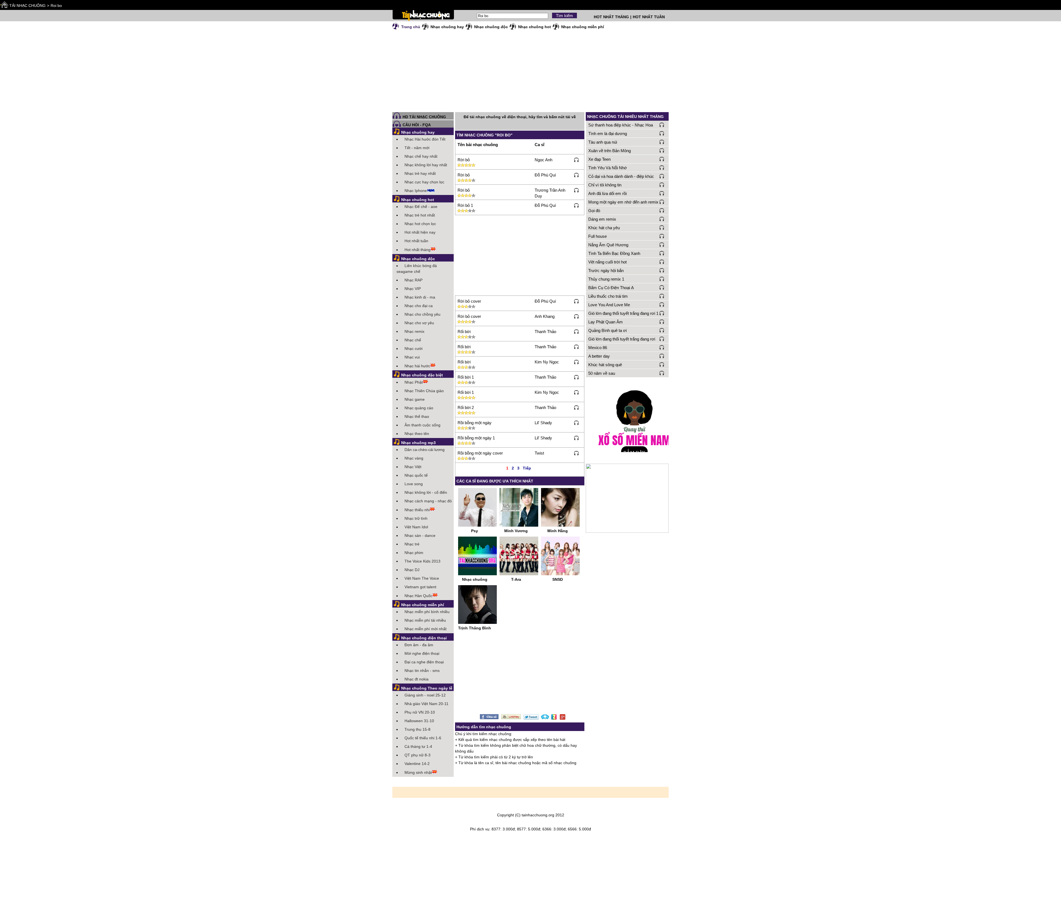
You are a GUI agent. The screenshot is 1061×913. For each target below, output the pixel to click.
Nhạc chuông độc (491, 27)
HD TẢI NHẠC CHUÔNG (424, 117)
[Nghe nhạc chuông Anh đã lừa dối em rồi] (662, 193)
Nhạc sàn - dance (420, 535)
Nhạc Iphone (416, 190)
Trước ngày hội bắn (606, 270)
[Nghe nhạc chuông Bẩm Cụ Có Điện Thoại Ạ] (662, 287)
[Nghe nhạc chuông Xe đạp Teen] (662, 159)
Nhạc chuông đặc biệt (422, 375)
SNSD (557, 579)
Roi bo (56, 5)
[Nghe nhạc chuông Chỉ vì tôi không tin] (662, 185)
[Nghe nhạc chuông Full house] (662, 236)
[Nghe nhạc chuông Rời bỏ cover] (576, 301)
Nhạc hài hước (417, 366)
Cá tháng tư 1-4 (418, 746)
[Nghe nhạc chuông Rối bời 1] (576, 377)
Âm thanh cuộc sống (422, 425)
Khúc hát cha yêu (604, 227)
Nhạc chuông (474, 579)
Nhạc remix (414, 331)
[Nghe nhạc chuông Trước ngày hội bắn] (662, 270)
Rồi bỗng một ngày (475, 422)
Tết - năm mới (417, 148)
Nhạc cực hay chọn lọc (424, 182)
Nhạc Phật (414, 382)
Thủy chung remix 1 (606, 279)
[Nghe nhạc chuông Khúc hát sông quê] (662, 364)
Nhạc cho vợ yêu (419, 323)
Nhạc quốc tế (416, 475)
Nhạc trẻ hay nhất (420, 173)
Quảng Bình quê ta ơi (607, 330)
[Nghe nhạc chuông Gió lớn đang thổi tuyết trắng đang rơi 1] (662, 313)
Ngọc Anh (543, 159)
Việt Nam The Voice (422, 578)
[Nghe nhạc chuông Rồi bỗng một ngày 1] (576, 437)
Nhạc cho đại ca (419, 306)
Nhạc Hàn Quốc (418, 595)
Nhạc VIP (413, 288)
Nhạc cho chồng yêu (422, 314)
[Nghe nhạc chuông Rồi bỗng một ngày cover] (576, 453)
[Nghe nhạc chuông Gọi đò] (662, 210)
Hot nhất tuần (416, 241)
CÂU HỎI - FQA (417, 125)
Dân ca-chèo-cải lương (425, 449)
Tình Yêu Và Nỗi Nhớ (607, 167)
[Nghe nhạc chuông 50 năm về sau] (662, 373)
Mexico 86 (597, 347)
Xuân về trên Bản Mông (609, 150)
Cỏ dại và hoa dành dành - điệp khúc (621, 176)
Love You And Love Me (609, 304)
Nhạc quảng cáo (419, 408)
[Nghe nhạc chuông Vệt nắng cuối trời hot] (662, 262)
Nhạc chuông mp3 (418, 442)
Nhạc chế (413, 340)
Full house (597, 236)
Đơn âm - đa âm (419, 645)
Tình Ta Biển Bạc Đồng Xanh (614, 253)
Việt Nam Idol (416, 527)
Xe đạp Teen (599, 159)
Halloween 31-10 (419, 721)
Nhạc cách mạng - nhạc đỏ (428, 501)
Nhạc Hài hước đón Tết (425, 139)
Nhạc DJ (412, 570)
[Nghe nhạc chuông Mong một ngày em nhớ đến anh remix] (662, 202)
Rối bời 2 (466, 407)
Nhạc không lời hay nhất (426, 165)
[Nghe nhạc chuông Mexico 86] (662, 347)
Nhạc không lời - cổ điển (426, 492)
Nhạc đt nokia (417, 679)
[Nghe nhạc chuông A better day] (662, 356)
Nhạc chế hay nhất (421, 156)
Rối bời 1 (466, 377)
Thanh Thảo (545, 331)
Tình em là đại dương (607, 133)
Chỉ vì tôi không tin (604, 185)
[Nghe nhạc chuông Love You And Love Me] (662, 304)
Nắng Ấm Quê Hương (608, 244)
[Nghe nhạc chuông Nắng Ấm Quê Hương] (662, 244)
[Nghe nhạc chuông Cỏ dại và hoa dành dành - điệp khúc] (662, 176)
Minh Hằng (557, 531)
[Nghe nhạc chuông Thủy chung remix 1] (662, 279)
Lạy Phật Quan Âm (605, 322)
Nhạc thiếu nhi (417, 510)
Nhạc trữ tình (416, 518)
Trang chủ (410, 27)
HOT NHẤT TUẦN (649, 17)
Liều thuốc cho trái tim (608, 296)
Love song (414, 484)
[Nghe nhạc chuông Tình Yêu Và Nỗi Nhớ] (662, 167)
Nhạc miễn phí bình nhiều (427, 611)
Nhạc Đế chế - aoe (421, 206)
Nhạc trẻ (412, 544)
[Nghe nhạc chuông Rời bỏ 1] (576, 205)
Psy (474, 531)
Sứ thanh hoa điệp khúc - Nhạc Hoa (620, 125)
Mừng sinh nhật (418, 772)
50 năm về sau (601, 373)
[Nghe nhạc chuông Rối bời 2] (576, 407)
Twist (539, 453)
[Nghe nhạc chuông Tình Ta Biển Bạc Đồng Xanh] (662, 253)
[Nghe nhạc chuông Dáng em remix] (662, 219)
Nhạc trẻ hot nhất (420, 215)
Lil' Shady (543, 422)
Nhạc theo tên (417, 433)
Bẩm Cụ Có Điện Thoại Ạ (611, 287)
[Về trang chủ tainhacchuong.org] (423, 15)
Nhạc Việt (413, 467)
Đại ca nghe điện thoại (424, 662)
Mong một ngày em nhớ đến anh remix (623, 202)
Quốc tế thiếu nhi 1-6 (423, 738)
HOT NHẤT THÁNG (611, 17)
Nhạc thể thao (417, 416)
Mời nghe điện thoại (422, 653)
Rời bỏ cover (469, 301)
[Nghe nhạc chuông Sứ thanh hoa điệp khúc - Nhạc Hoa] (662, 125)
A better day (599, 356)
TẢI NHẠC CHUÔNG (27, 5)
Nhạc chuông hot (534, 27)
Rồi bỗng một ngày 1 (476, 438)
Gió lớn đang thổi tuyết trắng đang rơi (621, 339)
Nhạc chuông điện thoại (424, 638)
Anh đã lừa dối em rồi (607, 193)
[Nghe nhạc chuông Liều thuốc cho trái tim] (662, 296)
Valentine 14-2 (417, 763)
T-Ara (516, 579)
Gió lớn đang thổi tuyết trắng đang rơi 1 (623, 313)
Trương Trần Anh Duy (550, 193)
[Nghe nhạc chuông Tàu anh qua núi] (662, 142)
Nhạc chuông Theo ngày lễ (426, 688)
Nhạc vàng (414, 458)
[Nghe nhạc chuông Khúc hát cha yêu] (662, 227)
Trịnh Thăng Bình (474, 628)
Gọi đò (594, 210)
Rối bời (464, 331)
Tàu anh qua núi (602, 142)
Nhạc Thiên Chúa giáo (424, 391)
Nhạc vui (412, 357)
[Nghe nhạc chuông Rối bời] (576, 331)
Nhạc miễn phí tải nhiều (425, 620)
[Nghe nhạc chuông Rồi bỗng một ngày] (576, 422)
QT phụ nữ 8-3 (417, 755)
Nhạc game (415, 399)
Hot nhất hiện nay (420, 232)
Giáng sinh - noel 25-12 (425, 695)
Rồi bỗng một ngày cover (480, 453)
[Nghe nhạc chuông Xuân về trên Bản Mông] (662, 150)
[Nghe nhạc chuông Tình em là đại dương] (662, 133)
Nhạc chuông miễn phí (582, 27)
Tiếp (527, 468)
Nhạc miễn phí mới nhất (426, 629)
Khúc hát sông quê (605, 364)
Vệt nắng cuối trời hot (607, 262)
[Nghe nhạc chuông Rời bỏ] (576, 159)
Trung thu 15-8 (417, 729)
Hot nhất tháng (417, 249)
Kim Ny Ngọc (547, 362)
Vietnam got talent (420, 587)
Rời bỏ (464, 159)
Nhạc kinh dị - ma (420, 297)
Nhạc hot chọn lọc (420, 223)
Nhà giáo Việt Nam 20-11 (426, 703)
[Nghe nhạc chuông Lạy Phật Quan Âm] (662, 321)
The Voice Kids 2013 (422, 561)
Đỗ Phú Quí (545, 175)
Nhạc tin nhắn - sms (422, 670)
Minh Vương (516, 531)
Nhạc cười (413, 348)
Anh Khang (545, 316)
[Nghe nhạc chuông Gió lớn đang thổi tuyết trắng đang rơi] (662, 339)
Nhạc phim (414, 552)
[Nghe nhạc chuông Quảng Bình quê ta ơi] (662, 330)
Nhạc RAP (413, 280)
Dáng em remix (602, 219)
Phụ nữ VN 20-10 (420, 712)
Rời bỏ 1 (465, 205)
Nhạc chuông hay (447, 27)
